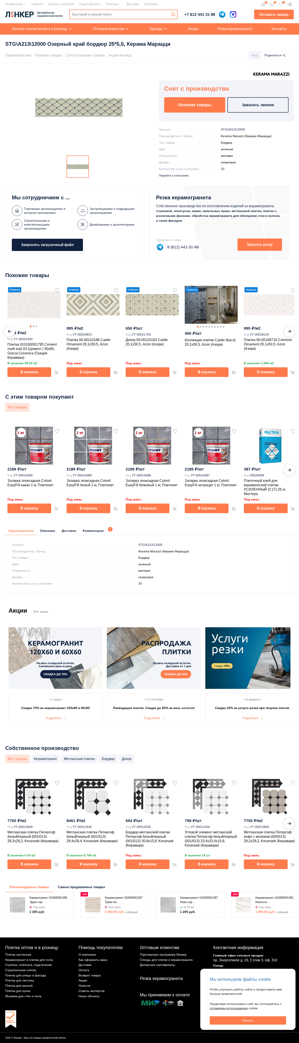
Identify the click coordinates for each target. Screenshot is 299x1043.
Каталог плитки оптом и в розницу (39, 29)
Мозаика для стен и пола (23, 996)
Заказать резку (260, 244)
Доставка (133, 4)
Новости (37, 4)
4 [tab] (206, 327)
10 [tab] (223, 327)
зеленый (227, 149)
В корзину (29, 372)
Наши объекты (89, 4)
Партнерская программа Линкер (163, 954)
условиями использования (229, 1008)
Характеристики (18, 55)
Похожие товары (48, 55)
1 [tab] (31, 326)
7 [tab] (215, 327)
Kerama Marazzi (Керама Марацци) (246, 136)
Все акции (41, 611)
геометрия (228, 162)
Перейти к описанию (174, 175)
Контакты (151, 4)
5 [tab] (209, 327)
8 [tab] (218, 327)
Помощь (112, 4)
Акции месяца (120, 55)
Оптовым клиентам (108, 29)
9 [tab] (221, 327)
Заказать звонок (258, 105)
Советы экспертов (61, 4)
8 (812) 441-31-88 (183, 247)
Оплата (84, 970)
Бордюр (226, 142)
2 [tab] (33, 326)
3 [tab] (36, 326)
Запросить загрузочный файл (47, 245)
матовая (227, 155)
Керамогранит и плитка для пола (29, 960)
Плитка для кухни (17, 991)
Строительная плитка (20, 970)
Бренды (156, 29)
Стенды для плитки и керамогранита (166, 960)
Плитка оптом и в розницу (31, 947)
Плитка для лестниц (19, 980)
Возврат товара (90, 975)
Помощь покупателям (101, 947)
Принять (248, 1020)
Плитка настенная (18, 954)
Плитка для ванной (19, 985)
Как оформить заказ (93, 960)
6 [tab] (212, 327)
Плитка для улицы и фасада (25, 975)
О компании (14, 4)
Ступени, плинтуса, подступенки (28, 965)
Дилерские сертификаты (157, 965)
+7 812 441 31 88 (199, 14)
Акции (193, 29)
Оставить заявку (273, 14)
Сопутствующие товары (85, 55)
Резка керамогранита (235, 29)
